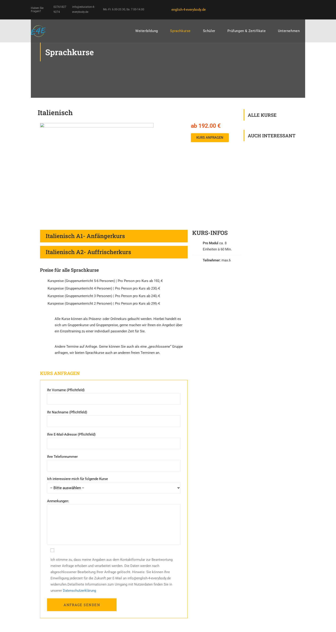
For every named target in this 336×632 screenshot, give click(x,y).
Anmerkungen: (58, 501)
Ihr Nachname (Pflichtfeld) (67, 412)
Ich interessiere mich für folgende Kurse (77, 479)
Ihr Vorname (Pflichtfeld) (66, 390)
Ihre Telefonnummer (62, 457)
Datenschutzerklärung (79, 591)
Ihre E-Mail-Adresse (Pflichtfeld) (71, 434)
